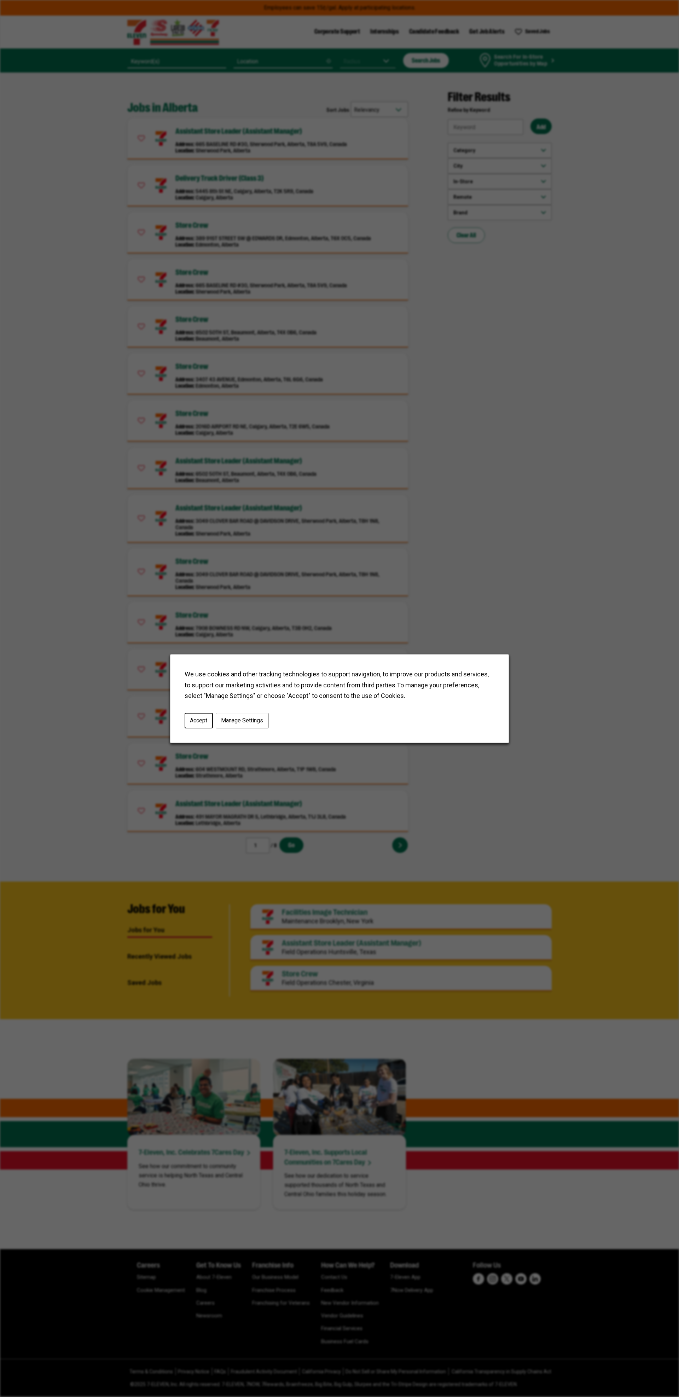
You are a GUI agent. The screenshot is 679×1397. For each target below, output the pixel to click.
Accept (198, 720)
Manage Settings (242, 720)
